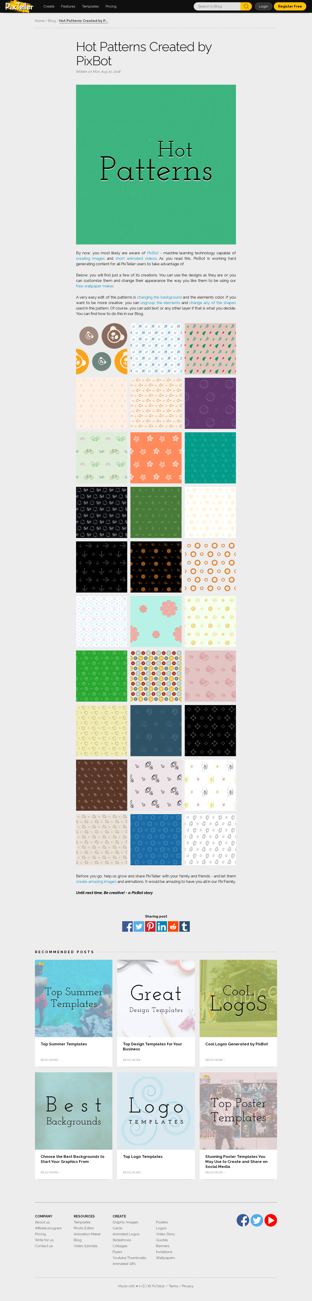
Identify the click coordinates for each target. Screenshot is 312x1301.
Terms (173, 1286)
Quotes (162, 1240)
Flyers (117, 1252)
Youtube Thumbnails (129, 1258)
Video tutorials (85, 1246)
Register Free (290, 6)
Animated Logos (126, 1234)
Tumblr (184, 926)
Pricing (40, 1234)
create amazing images (96, 881)
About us (42, 1222)
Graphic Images (125, 1222)
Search (246, 6)
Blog (78, 1240)
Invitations (164, 1252)
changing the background (159, 297)
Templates (82, 1222)
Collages (120, 1246)
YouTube (270, 1220)
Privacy (188, 1286)
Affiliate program (48, 1228)
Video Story (165, 1234)
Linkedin (161, 926)
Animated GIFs (124, 1264)
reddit (173, 926)
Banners (162, 1246)
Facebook (127, 926)
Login (263, 6)
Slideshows (122, 1240)
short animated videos (136, 258)
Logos (161, 1228)
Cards (117, 1228)
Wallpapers (165, 1258)
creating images (90, 258)
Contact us (44, 1246)
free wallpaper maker (94, 286)
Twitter (139, 926)
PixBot (153, 253)
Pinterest (150, 926)
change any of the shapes (212, 302)
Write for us (44, 1240)
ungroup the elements (160, 302)
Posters (162, 1222)
